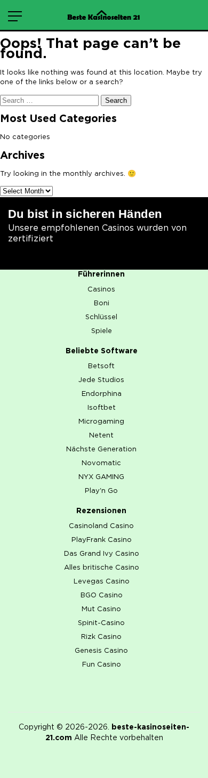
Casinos (101, 290)
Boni (101, 303)
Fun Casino (101, 665)
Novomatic (101, 463)
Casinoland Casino (101, 526)
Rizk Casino (101, 637)
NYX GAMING (101, 477)
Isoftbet (101, 408)
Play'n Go (101, 491)
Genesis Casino (101, 651)
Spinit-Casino (101, 623)
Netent (101, 436)
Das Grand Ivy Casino (101, 554)
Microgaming (101, 422)
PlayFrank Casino (101, 540)
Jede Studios (101, 380)
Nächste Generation (101, 449)
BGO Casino (102, 595)
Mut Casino (101, 609)
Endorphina (102, 394)
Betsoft (101, 366)
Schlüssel (101, 317)
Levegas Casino (102, 582)
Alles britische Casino (101, 568)
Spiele (101, 331)
